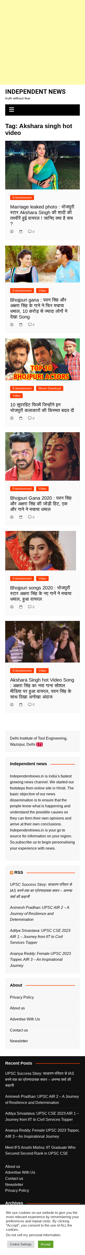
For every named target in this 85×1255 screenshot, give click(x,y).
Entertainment (22, 197)
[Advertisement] (42, 42)
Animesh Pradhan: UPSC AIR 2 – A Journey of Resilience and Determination (39, 914)
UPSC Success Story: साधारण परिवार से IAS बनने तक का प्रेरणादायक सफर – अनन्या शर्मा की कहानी (41, 890)
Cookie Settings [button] (21, 1244)
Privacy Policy (22, 997)
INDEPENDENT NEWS (35, 91)
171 (39, 744)
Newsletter (19, 1041)
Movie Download (49, 388)
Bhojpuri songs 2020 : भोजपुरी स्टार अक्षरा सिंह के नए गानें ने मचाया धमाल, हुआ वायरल (41, 593)
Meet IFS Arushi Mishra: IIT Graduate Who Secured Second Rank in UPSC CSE (40, 1150)
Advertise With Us (25, 1019)
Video (42, 290)
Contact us (19, 1030)
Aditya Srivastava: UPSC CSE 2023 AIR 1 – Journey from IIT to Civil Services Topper (40, 937)
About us (17, 1008)
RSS (18, 872)
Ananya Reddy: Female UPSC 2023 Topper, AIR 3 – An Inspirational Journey (40, 960)
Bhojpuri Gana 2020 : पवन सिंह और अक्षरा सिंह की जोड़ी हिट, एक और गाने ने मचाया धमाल (41, 503)
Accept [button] (46, 1244)
